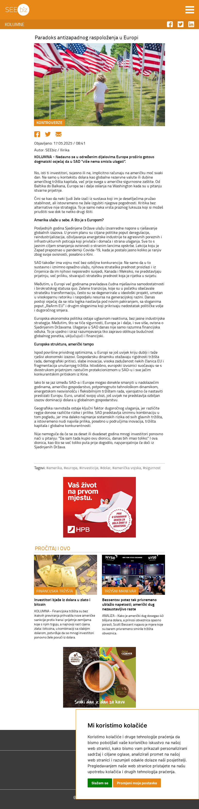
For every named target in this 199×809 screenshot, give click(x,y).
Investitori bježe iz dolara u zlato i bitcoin (62, 602)
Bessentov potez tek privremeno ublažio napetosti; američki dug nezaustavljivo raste (129, 604)
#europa (70, 467)
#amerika (54, 467)
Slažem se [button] (99, 783)
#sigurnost (152, 467)
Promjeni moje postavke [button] (137, 783)
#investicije (88, 467)
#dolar (105, 467)
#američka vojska (126, 467)
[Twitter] (48, 134)
